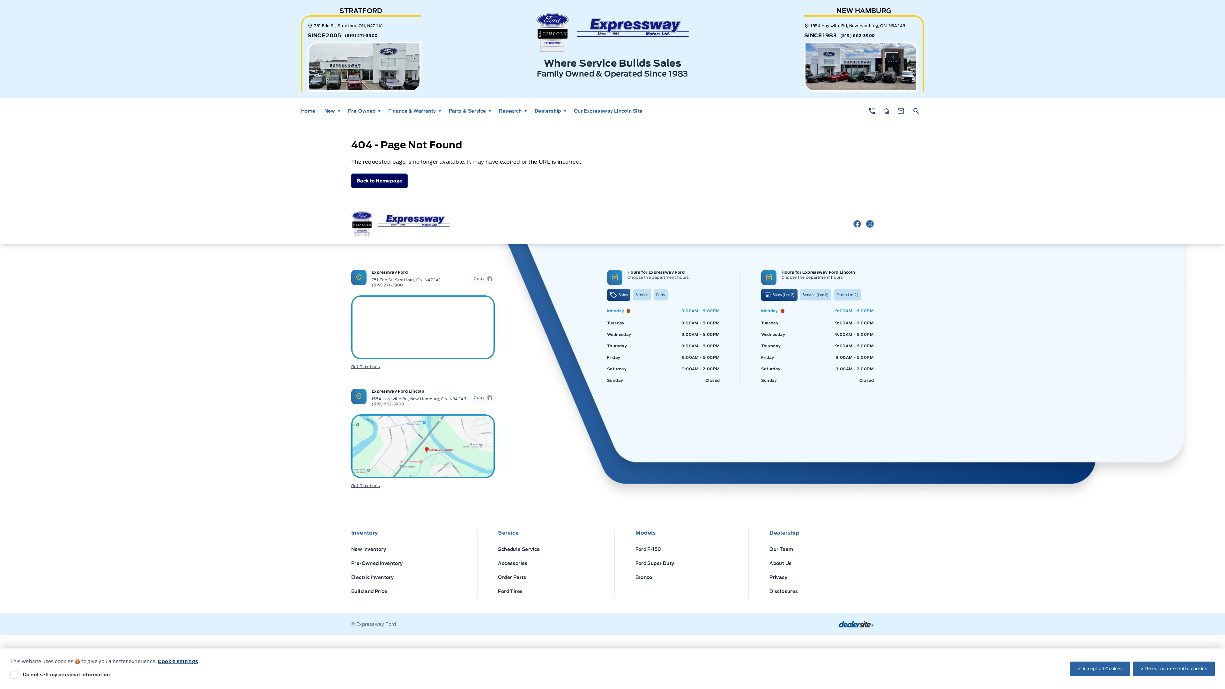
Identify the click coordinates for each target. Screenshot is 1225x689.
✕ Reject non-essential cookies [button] (1173, 668)
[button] (872, 111)
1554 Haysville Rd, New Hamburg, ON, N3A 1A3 (419, 398)
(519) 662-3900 (857, 35)
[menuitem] (310, 111)
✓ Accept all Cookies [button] (1100, 668)
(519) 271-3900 (361, 35)
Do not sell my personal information (66, 674)
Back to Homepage (379, 180)
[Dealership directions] (423, 446)
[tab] (618, 295)
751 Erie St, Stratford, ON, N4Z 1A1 (406, 280)
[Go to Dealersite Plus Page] (856, 624)
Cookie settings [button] (178, 661)
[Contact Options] (901, 111)
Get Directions (365, 366)
